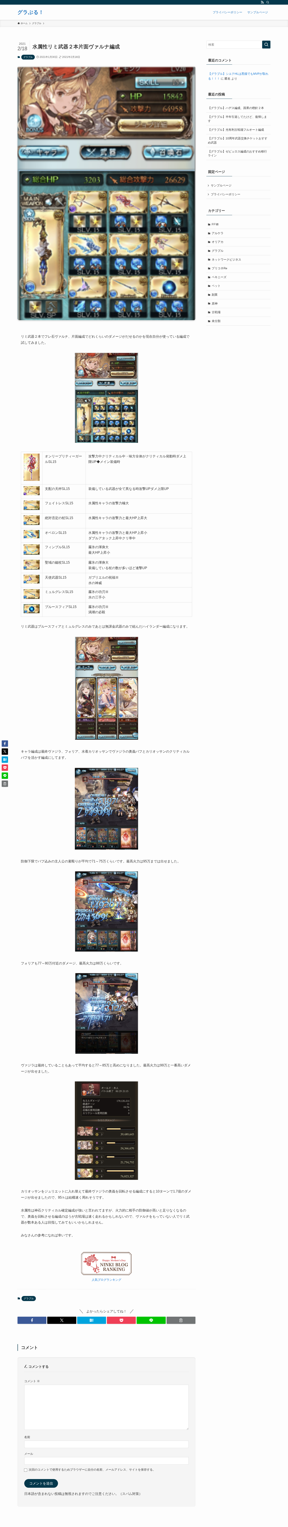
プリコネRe (219, 268)
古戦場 (216, 312)
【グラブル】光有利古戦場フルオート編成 (236, 129)
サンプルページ (221, 185)
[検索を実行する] (266, 45)
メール (28, 1453)
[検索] (268, 2)
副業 (215, 294)
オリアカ (217, 241)
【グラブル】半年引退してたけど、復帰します (237, 119)
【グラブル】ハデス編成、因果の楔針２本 (236, 108)
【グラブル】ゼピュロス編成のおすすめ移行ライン (237, 153)
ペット (216, 285)
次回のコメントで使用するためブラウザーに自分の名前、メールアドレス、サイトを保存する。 (92, 1469)
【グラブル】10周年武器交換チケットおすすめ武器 (237, 140)
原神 (215, 303)
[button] (31, 1320)
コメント (32, 1381)
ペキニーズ (219, 277)
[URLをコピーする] (181, 1320)
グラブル (28, 57)
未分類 (216, 321)
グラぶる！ (30, 12)
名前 (27, 1437)
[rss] (262, 2)
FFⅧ (215, 224)
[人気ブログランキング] (106, 1274)
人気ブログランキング (106, 1279)
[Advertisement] (238, 359)
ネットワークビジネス (226, 259)
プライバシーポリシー (225, 194)
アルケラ (217, 233)
